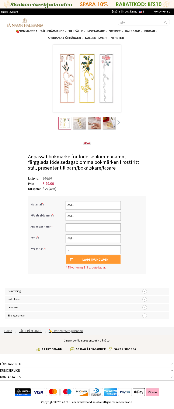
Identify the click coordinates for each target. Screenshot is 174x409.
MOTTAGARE (96, 31)
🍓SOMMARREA (27, 31)
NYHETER (118, 38)
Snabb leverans (9, 12)
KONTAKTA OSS (10, 377)
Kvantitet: (38, 248)
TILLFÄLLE (76, 31)
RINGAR (150, 31)
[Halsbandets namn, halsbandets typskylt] (24, 22)
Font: (35, 237)
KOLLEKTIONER (96, 38)
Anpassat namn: (42, 226)
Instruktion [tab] (14, 299)
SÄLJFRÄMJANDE (52, 31)
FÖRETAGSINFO (10, 364)
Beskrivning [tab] (14, 291)
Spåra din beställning (125, 11)
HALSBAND (133, 31)
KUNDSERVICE (10, 370)
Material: (38, 204)
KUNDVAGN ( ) (162, 11)
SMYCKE (115, 31)
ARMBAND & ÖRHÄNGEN (65, 38)
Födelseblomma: (43, 215)
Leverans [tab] (13, 307)
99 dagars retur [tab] (16, 315)
